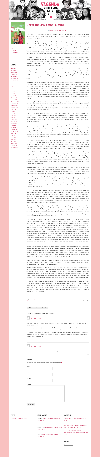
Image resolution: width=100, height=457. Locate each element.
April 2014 (13, 94)
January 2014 (14, 100)
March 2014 (14, 96)
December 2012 (15, 125)
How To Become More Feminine (50, 432)
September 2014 (15, 84)
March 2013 (14, 119)
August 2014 (14, 86)
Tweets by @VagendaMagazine (19, 418)
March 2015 (14, 72)
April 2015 (13, 70)
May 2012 (13, 139)
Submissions (13, 50)
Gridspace (52, 453)
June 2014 (13, 90)
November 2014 (15, 80)
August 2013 (14, 109)
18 (88, 300)
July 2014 (13, 88)
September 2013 (15, 107)
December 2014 (15, 78)
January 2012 (14, 147)
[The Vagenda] (50, 10)
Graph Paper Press (60, 453)
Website (29, 378)
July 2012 (13, 135)
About (12, 48)
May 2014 (13, 92)
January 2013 (14, 123)
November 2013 (15, 103)
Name (29, 366)
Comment (29, 384)
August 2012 (14, 133)
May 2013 (13, 115)
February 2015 (14, 74)
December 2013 (15, 102)
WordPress (43, 453)
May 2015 (13, 68)
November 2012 (15, 127)
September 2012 (15, 131)
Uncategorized (35, 299)
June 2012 (13, 137)
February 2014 (14, 98)
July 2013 (13, 111)
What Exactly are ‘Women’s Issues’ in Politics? (37, 307)
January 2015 (14, 76)
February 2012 (14, 145)
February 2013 (14, 121)
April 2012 (13, 141)
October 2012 (14, 129)
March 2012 (14, 143)
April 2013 (13, 117)
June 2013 (13, 113)
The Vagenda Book (14, 52)
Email (28, 372)
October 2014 (14, 82)
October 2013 (14, 105)
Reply (88, 340)
